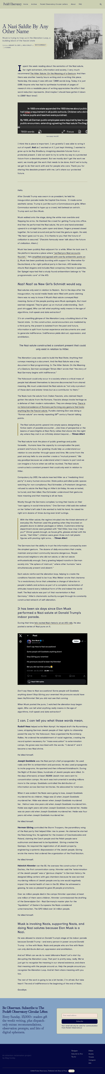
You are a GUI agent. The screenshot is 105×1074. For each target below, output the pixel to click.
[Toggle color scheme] (71, 1070)
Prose (65, 1071)
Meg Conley (27, 45)
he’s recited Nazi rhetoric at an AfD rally (53, 623)
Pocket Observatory (41, 1071)
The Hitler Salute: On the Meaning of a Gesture (53, 73)
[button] (77, 1054)
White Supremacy (40, 45)
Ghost (60, 1071)
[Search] (101, 4)
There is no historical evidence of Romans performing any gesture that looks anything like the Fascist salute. (51, 407)
